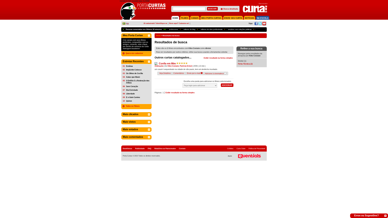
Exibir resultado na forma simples (218, 58)
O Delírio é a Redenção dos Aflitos (137, 82)
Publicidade (140, 148)
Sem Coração (132, 86)
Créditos (230, 148)
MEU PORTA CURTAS (211, 18)
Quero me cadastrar (134, 53)
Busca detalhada (230, 9)
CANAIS (195, 18)
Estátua (129, 66)
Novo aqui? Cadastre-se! (179, 23)
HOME (175, 18)
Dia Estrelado (132, 90)
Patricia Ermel (186, 66)
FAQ (149, 148)
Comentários (178, 73)
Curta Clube (241, 148)
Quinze (129, 101)
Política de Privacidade (257, 148)
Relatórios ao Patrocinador (165, 148)
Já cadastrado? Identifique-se (155, 23)
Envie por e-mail (193, 73)
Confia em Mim (167, 63)
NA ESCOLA (262, 18)
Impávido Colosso (134, 70)
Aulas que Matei (133, 77)
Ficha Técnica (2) (245, 64)
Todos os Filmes (133, 106)
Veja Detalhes (165, 73)
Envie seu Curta (233, 18)
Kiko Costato (173, 66)
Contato (182, 148)
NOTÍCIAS (249, 18)
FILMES (184, 18)
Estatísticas (127, 148)
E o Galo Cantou (133, 97)
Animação (159, 66)
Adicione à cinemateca (214, 74)
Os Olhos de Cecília (134, 73)
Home (158, 35)
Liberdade (130, 94)
